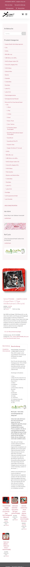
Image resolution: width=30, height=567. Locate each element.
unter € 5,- (7, 88)
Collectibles (8, 81)
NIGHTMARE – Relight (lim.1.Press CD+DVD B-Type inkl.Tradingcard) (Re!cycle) (7, 511)
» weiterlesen (7, 218)
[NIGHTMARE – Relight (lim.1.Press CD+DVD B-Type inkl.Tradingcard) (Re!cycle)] (6, 497)
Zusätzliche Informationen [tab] (6, 350)
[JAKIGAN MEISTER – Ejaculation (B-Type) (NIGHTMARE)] (15, 497)
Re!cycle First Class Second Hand (13, 102)
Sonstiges (7, 192)
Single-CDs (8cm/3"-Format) (14, 148)
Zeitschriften (8, 71)
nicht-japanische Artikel (11, 195)
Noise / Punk (10, 120)
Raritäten (7, 85)
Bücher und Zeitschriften (12, 175)
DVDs (6, 51)
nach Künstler (8, 199)
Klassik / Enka (10, 144)
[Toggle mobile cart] (23, 14)
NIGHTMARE (20, 336)
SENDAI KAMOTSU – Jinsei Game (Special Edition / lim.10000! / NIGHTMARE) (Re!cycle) (24, 513)
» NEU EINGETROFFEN (10, 205)
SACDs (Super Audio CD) (11, 61)
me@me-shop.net (20, 1)
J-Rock (14, 336)
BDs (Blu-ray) (8, 54)
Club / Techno (10, 124)
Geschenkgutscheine (10, 95)
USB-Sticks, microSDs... (11, 58)
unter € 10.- (8, 92)
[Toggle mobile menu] (26, 14)
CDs (11, 336)
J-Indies (9, 114)
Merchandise (9, 172)
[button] (12, 331)
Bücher (7, 75)
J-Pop (8, 110)
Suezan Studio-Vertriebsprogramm (14, 44)
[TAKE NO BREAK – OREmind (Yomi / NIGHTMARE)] (6, 533)
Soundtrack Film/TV (12, 141)
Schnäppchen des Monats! (12, 98)
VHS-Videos (8, 68)
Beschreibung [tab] (6, 346)
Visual (18, 338)
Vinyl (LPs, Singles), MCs (11, 64)
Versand (7, 309)
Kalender (7, 78)
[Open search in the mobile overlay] (15, 33)
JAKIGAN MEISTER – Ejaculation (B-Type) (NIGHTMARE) (15, 509)
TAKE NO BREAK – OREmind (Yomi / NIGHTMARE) (6, 545)
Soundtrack (10, 137)
